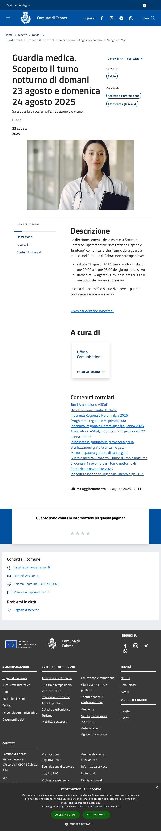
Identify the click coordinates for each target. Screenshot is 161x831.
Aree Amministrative (16, 684)
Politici (6, 705)
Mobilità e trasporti (54, 721)
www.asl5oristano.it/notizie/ (92, 311)
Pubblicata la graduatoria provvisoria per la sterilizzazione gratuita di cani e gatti (102, 444)
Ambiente (87, 709)
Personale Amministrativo (19, 712)
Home (9, 34)
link (118, 806)
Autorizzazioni (90, 728)
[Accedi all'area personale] (145, 5)
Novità (22, 34)
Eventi (125, 717)
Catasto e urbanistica (56, 709)
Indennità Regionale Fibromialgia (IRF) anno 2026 (107, 426)
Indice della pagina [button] (28, 224)
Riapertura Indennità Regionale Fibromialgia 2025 (107, 474)
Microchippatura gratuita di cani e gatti (99, 452)
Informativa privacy (94, 766)
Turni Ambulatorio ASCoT (89, 404)
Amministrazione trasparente (92, 757)
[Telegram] (120, 18)
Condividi (113, 59)
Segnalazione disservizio (58, 766)
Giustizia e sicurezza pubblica (94, 687)
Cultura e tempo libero (57, 684)
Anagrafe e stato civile (57, 678)
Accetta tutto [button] (65, 814)
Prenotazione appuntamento (51, 757)
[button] (80, 824)
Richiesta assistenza (55, 780)
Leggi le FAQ (50, 773)
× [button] (156, 787)
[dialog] (80, 807)
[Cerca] (152, 18)
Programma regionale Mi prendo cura (98, 420)
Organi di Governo (14, 678)
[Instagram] (110, 18)
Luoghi (125, 711)
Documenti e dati (13, 719)
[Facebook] (100, 18)
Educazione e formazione (97, 677)
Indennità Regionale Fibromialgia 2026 (99, 415)
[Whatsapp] (130, 18)
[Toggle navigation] (7, 17)
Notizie (125, 678)
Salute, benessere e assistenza (94, 719)
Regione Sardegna (18, 5)
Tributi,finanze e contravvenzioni (92, 699)
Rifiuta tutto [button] (96, 814)
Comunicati (128, 684)
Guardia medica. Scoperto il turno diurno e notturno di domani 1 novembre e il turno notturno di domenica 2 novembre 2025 (109, 463)
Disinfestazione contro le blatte (94, 410)
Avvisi (36, 34)
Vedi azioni (133, 59)
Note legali (88, 773)
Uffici (5, 691)
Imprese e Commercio (56, 697)
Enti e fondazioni (13, 698)
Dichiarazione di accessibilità (91, 783)
